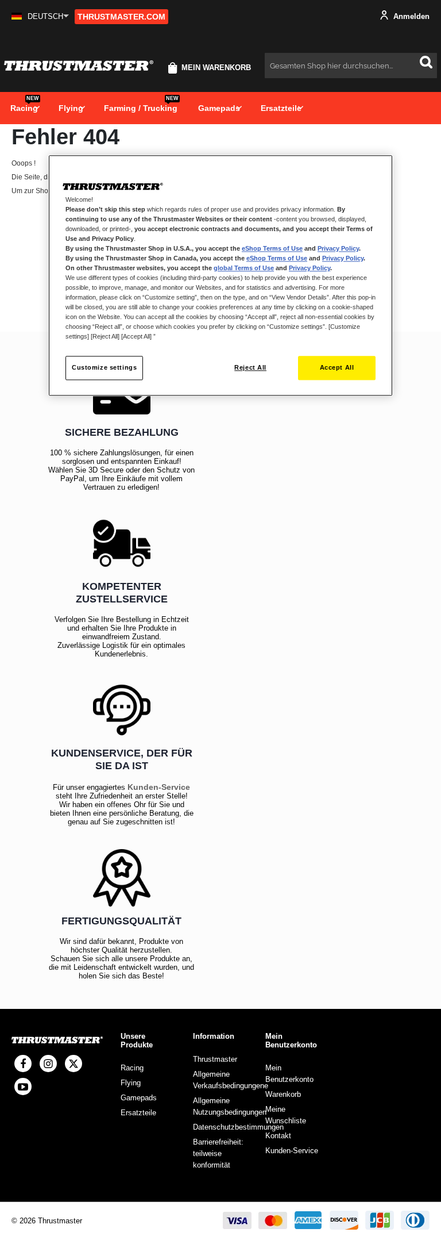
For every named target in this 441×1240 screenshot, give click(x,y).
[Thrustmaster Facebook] (23, 1063)
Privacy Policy (338, 248)
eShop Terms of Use (272, 248)
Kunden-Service (158, 787)
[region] (220, 276)
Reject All (250, 367)
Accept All (337, 367)
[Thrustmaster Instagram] (48, 1063)
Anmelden (410, 16)
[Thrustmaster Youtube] (23, 1086)
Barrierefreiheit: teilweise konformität (218, 1153)
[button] (40, 16)
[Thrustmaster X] (73, 1063)
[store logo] (78, 65)
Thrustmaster (215, 1059)
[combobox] (351, 65)
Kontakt (278, 1135)
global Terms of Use (244, 267)
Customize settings (104, 367)
